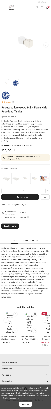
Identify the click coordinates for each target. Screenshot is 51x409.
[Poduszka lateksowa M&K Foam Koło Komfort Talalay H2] (6, 178)
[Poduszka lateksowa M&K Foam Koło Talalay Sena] (44, 178)
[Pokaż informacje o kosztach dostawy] (28, 217)
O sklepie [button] (6, 374)
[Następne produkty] (45, 320)
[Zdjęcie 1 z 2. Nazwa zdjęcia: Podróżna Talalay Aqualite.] (5, 83)
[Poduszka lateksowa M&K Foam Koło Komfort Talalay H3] (16, 178)
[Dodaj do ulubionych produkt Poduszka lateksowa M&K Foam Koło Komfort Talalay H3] (15, 314)
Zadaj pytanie (10, 226)
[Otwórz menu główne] (2, 7)
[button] (45, 44)
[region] (25, 178)
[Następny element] (46, 178)
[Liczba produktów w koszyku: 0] (47, 7)
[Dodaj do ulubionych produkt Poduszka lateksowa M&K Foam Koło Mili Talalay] (35, 314)
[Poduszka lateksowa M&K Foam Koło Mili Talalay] (25, 178)
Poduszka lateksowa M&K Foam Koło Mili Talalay (28, 337)
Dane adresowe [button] (9, 362)
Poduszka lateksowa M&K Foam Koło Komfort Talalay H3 (8, 337)
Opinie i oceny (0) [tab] (30, 241)
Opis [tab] (14, 241)
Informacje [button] (7, 368)
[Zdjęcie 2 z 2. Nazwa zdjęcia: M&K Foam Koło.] (15, 83)
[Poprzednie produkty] (6, 320)
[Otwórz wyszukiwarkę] (37, 7)
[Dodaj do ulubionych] (45, 197)
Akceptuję (25, 404)
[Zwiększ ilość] (43, 190)
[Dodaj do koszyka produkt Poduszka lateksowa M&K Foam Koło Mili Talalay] (34, 330)
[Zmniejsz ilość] (3, 190)
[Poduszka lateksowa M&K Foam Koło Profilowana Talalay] (34, 178)
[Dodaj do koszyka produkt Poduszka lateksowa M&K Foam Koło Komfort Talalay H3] (15, 330)
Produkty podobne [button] (25, 307)
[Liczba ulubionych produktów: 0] (42, 7)
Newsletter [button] (7, 381)
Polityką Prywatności (41, 388)
